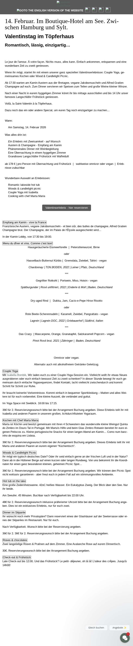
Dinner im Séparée (14, 512)
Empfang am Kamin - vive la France (24, 222)
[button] (105, 613)
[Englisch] (50, 10)
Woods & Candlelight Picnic (19, 452)
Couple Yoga (10, 371)
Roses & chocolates (15, 540)
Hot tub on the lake (14, 481)
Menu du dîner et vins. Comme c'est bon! (28, 243)
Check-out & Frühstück (17, 557)
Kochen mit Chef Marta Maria (20, 420)
